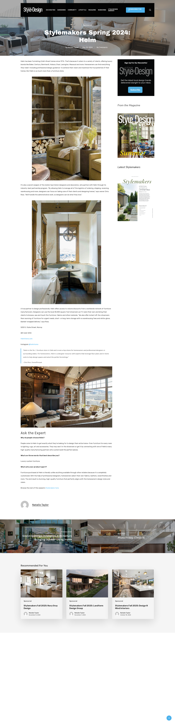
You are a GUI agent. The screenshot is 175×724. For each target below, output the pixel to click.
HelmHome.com (27, 339)
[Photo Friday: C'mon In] (131, 536)
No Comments (102, 47)
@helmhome (33, 344)
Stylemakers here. (52, 488)
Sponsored (87, 25)
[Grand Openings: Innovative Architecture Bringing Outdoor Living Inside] (44, 536)
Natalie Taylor (73, 47)
